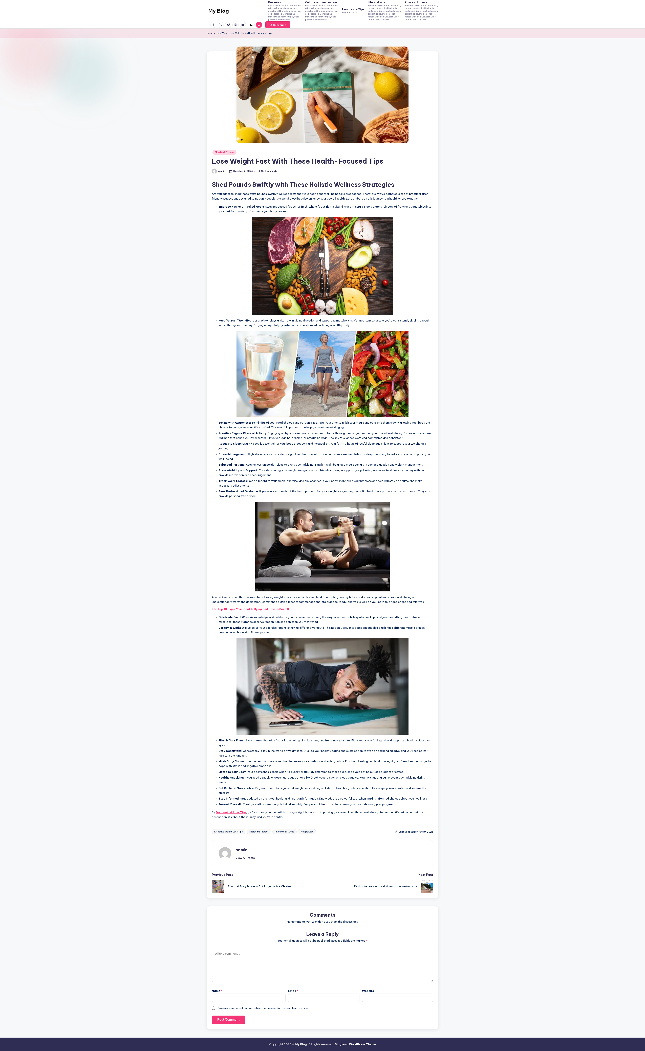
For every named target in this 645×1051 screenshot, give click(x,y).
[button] (277, 24)
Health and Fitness (259, 831)
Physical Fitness (224, 152)
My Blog (218, 11)
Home (210, 33)
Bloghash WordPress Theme (355, 1044)
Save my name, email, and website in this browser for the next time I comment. (264, 1008)
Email (293, 991)
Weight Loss (306, 831)
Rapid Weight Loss (284, 831)
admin (241, 849)
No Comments (269, 171)
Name (217, 991)
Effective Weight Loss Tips (228, 831)
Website (368, 991)
